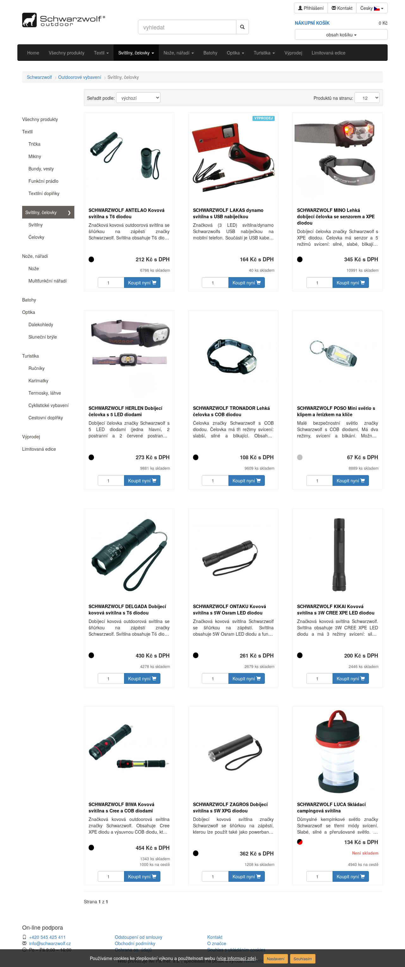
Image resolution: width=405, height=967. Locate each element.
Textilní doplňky (43, 193)
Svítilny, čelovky (134, 52)
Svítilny (35, 224)
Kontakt (214, 937)
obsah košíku (340, 34)
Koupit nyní (140, 282)
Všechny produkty (66, 52)
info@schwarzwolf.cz (50, 943)
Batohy (210, 52)
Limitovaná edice (329, 52)
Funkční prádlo (43, 181)
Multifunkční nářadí (47, 280)
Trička (34, 144)
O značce (216, 943)
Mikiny (34, 156)
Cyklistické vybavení (48, 405)
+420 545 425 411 (47, 937)
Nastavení (275, 958)
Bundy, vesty (41, 168)
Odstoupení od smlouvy (138, 937)
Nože (33, 268)
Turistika (263, 52)
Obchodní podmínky (135, 943)
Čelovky (36, 237)
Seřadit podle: (101, 98)
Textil (100, 52)
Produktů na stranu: (333, 98)
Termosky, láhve (44, 393)
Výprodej (293, 52)
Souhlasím (303, 958)
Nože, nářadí (177, 52)
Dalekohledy (40, 324)
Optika (234, 52)
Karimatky (38, 380)
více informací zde (236, 958)
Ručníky (36, 368)
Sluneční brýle (42, 337)
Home (33, 52)
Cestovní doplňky (45, 417)
